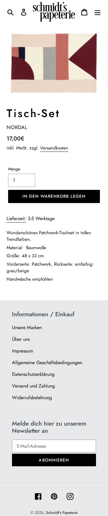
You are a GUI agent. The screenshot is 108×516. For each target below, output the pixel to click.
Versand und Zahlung (33, 385)
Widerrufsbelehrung (32, 397)
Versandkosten (54, 148)
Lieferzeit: (16, 218)
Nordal (17, 127)
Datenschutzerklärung (33, 374)
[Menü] (97, 12)
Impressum (22, 350)
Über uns (21, 339)
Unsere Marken (27, 327)
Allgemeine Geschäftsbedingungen (47, 362)
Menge (14, 169)
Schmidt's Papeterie (62, 512)
